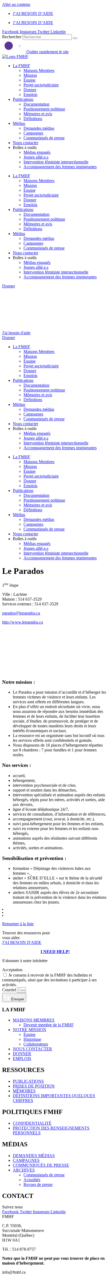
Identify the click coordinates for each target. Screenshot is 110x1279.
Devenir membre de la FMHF (48, 1025)
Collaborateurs (35, 1044)
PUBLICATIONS (28, 1081)
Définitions (32, 118)
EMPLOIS (22, 1058)
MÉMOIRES (24, 1091)
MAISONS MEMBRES (33, 1020)
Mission (30, 75)
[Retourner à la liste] (7, 914)
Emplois (30, 94)
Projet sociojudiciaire (41, 85)
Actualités (31, 1179)
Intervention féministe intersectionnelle (55, 162)
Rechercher (12, 36)
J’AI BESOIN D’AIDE (33, 13)
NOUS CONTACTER (32, 1049)
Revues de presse (38, 1184)
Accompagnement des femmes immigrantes (60, 166)
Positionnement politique (44, 109)
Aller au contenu (16, 4)
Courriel (9, 990)
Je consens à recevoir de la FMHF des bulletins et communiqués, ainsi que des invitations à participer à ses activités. (49, 980)
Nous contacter (25, 142)
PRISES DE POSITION (34, 1086)
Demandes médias (38, 128)
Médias (19, 123)
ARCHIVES (24, 1170)
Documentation (36, 104)
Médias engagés (36, 152)
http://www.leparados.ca (22, 622)
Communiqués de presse (44, 138)
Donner (29, 89)
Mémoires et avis (37, 114)
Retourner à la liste (18, 923)
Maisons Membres (38, 70)
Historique (32, 1039)
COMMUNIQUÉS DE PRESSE (41, 1165)
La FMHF (21, 65)
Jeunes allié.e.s (35, 157)
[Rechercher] (75, 38)
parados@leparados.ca (21, 613)
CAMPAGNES (26, 1160)
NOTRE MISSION (29, 1029)
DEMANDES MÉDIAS (34, 1155)
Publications (23, 99)
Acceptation (12, 969)
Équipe (29, 80)
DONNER (22, 1053)
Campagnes (33, 133)
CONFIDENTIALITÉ (32, 1123)
